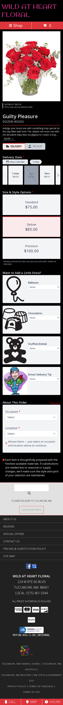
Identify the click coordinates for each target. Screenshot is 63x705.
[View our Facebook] (28, 568)
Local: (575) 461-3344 (31, 593)
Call (11, 702)
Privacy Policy (17, 686)
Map (33, 702)
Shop (17, 25)
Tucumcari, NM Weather (16, 675)
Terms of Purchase (41, 686)
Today (35, 161)
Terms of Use (31, 691)
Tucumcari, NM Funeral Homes (21, 663)
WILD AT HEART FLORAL (29, 10)
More (7, 138)
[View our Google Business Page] (34, 568)
